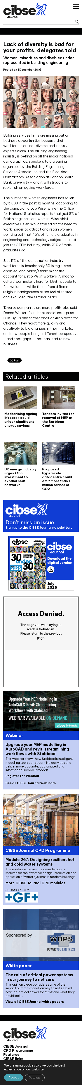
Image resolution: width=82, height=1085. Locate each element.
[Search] (75, 22)
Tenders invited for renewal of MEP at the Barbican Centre (58, 420)
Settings (34, 1077)
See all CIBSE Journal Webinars (30, 783)
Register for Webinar (22, 776)
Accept (14, 1077)
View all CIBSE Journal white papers (34, 1002)
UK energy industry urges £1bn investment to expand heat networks (20, 477)
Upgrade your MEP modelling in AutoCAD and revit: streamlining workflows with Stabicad (37, 749)
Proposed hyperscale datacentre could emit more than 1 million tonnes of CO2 (57, 478)
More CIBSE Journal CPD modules (35, 883)
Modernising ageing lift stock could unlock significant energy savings (20, 420)
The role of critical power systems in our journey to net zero (39, 977)
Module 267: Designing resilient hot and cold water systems (40, 862)
